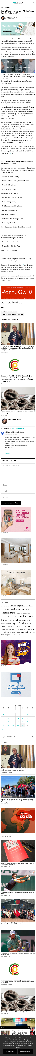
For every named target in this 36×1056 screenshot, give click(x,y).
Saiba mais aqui (25, 1051)
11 (3, 718)
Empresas (21, 620)
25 (3, 725)
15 (23, 718)
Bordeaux (26, 606)
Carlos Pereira (7, 772)
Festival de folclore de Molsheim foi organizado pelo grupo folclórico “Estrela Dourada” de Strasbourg (16, 923)
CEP (3, 312)
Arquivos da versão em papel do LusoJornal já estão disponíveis (18, 412)
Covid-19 (10, 617)
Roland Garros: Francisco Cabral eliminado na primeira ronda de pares (17, 893)
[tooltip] (2, 302)
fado (8, 624)
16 (27, 718)
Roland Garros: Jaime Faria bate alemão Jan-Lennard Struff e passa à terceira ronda (18, 954)
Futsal (28, 623)
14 (18, 718)
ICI (11, 153)
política (27, 632)
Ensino (29, 620)
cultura (18, 616)
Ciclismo (6, 609)
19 (8, 722)
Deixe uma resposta (19, 428)
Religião (7, 635)
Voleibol (20, 635)
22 (23, 722)
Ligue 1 (15, 627)
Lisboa (23, 626)
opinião (4, 632)
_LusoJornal (7, 804)
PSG (2, 635)
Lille (19, 627)
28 (18, 725)
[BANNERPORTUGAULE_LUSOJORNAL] (18, 292)
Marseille (20, 629)
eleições (15, 620)
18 (3, 722)
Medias (25, 629)
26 (8, 725)
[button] (33, 737)
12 (8, 718)
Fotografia (14, 624)
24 (32, 722)
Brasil (31, 606)
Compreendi (10, 1051)
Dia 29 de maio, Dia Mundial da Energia (11, 834)
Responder (7, 453)
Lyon (16, 630)
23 (27, 722)
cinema (11, 609)
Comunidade (22, 609)
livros (27, 627)
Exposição (4, 623)
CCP (2, 609)
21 (18, 722)
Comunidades (5, 8)
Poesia (22, 632)
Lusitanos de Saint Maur (7, 629)
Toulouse (16, 635)
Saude (12, 635)
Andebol (9, 606)
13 (13, 718)
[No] (33, 1046)
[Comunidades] (18, 66)
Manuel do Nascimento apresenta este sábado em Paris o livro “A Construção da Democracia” (17, 864)
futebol (22, 623)
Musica (30, 630)
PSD (34, 632)
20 (13, 722)
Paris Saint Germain (16, 632)
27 (13, 725)
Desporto (28, 616)
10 (32, 715)
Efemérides (6, 620)
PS (31, 632)
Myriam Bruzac (13, 17)
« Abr (2, 730)
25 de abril (4, 606)
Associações (17, 606)
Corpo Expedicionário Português (12, 314)
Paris (9, 632)
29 (23, 725)
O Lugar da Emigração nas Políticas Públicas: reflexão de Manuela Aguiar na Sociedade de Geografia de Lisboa (17, 348)
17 (32, 718)
